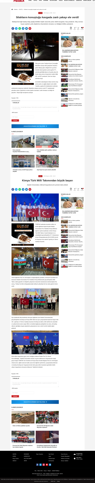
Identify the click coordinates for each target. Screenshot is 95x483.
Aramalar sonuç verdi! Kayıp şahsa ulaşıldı (22, 170)
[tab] (16, 103)
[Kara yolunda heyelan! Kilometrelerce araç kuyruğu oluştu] (23, 141)
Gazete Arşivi (52, 458)
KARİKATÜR (27, 456)
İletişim (49, 470)
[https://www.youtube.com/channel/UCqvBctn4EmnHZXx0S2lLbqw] (47, 465)
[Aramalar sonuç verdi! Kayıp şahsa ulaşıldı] (23, 161)
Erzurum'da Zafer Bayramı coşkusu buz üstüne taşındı (23, 446)
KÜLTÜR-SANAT (28, 458)
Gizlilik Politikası (55, 470)
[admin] (50, 465)
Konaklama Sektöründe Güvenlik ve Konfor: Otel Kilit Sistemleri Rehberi (47, 446)
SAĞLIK (14, 460)
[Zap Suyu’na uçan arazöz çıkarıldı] (47, 161)
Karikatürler (51, 460)
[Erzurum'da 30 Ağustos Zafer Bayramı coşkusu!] (47, 417)
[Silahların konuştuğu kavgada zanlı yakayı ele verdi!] (35, 46)
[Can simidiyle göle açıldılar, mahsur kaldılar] (47, 141)
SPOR (25, 460)
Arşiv (50, 456)
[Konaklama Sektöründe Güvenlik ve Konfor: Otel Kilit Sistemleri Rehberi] (47, 437)
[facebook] (13, 28)
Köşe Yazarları (39, 454)
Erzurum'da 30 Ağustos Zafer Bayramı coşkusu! (45, 426)
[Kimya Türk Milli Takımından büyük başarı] (35, 207)
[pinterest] (30, 28)
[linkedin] (26, 28)
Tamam (58, 481)
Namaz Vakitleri (64, 460)
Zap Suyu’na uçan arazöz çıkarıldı (46, 169)
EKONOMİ (26, 454)
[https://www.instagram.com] (44, 465)
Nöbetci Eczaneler (65, 458)
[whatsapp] (19, 28)
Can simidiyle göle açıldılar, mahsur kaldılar (47, 150)
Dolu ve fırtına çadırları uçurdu (21, 425)
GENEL (14, 456)
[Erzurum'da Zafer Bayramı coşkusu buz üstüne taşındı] (23, 437)
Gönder (15, 120)
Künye (45, 470)
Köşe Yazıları (16, 458)
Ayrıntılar (53, 481)
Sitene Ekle (40, 470)
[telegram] (23, 28)
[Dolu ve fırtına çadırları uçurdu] (23, 417)
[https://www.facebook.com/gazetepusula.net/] (37, 465)
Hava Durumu (64, 454)
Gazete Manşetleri (65, 456)
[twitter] (16, 28)
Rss (35, 470)
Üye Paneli (51, 454)
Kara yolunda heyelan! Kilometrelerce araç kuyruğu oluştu (21, 151)
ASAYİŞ (14, 454)
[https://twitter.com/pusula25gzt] (40, 465)
